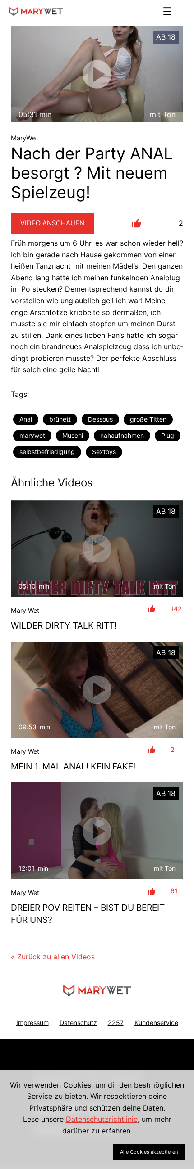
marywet (32, 435)
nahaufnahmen (122, 435)
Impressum (32, 1022)
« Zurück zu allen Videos (53, 956)
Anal (25, 419)
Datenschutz (78, 1022)
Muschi (72, 435)
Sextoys (104, 451)
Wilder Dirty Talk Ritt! (64, 625)
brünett (60, 419)
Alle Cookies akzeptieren (149, 1152)
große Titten (148, 419)
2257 (116, 1022)
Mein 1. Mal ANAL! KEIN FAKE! (73, 766)
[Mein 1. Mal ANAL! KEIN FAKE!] (97, 690)
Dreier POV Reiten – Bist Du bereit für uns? (88, 913)
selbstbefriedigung (47, 451)
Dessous (100, 419)
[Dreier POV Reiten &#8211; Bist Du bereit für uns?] (97, 830)
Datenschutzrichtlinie (102, 1119)
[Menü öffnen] (167, 11)
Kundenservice (156, 1022)
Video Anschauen (52, 223)
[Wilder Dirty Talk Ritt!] (97, 548)
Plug (167, 435)
